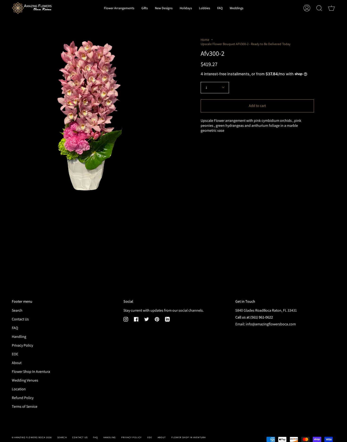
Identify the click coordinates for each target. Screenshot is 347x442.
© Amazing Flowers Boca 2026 (32, 437)
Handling (19, 336)
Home (205, 40)
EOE (15, 354)
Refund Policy (23, 397)
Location (19, 389)
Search (17, 310)
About (16, 362)
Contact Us (20, 319)
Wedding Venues (25, 380)
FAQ (15, 327)
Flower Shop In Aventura (31, 371)
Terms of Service (24, 406)
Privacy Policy (22, 345)
